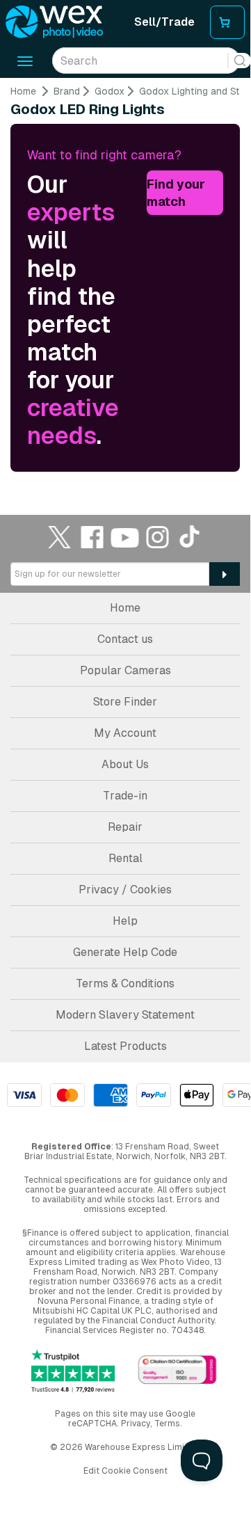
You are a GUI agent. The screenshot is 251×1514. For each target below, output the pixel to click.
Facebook (92, 536)
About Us (125, 764)
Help (125, 920)
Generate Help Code (125, 952)
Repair (125, 827)
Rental (125, 858)
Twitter (59, 536)
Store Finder (125, 701)
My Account (125, 733)
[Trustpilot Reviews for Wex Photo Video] (73, 1371)
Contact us (125, 639)
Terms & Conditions (125, 983)
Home (23, 91)
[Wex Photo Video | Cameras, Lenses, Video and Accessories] (54, 22)
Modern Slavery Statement (125, 1014)
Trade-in (125, 795)
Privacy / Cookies (125, 889)
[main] (125, 276)
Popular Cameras (125, 670)
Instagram (158, 536)
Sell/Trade (164, 22)
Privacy (135, 1423)
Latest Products (125, 1046)
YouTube (125, 536)
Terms (167, 1423)
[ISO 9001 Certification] (177, 1370)
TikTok (190, 536)
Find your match (176, 193)
